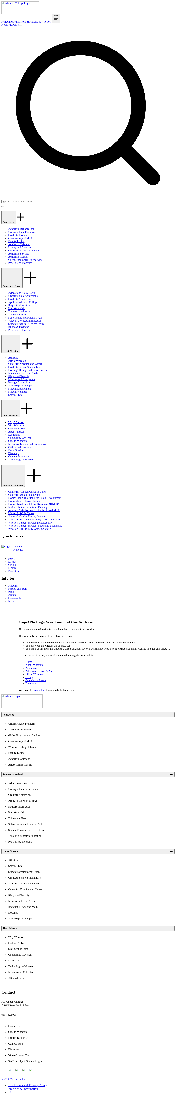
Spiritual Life (15, 394)
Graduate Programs (18, 235)
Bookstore (13, 570)
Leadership (14, 434)
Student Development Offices (24, 871)
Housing (13, 912)
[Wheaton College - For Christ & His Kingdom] (22, 707)
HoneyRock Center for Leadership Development (34, 497)
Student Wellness (17, 391)
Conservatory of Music (20, 238)
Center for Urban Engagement (24, 494)
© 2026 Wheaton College (13, 1079)
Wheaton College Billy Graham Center (29, 528)
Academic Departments (21, 228)
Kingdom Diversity (18, 376)
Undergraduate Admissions (23, 295)
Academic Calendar (19, 244)
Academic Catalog (18, 256)
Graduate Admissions (19, 299)
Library (12, 567)
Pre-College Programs (20, 262)
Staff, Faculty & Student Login (25, 1061)
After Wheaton (16, 431)
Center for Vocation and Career (25, 363)
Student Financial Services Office (26, 323)
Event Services (16, 450)
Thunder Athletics (18, 548)
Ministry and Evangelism (21, 379)
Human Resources (18, 1037)
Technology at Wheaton (21, 459)
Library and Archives (19, 247)
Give (16, 24)
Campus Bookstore (18, 456)
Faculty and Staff (17, 588)
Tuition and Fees (17, 314)
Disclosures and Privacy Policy (27, 1085)
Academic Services (18, 253)
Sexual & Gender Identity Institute (26, 516)
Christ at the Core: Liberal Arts (25, 259)
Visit (10, 24)
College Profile (16, 428)
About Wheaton (11, 415)
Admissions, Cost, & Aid (21, 292)
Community (14, 597)
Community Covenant (20, 437)
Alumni (12, 594)
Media (11, 601)
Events (12, 561)
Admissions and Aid (13, 774)
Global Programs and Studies (24, 250)
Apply (4, 24)
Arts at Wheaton (17, 360)
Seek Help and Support (21, 385)
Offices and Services (19, 447)
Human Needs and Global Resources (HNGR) (33, 504)
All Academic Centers (20, 764)
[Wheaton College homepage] (20, 12)
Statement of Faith (18, 948)
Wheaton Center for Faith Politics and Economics (35, 525)
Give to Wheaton (17, 440)
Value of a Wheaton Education (24, 320)
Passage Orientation (19, 382)
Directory (13, 453)
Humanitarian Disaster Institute (25, 500)
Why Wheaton (16, 422)
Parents (12, 591)
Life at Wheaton (42, 21)
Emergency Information (23, 1088)
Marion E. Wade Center (21, 513)
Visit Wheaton (16, 425)
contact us (39, 690)
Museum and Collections (21, 972)
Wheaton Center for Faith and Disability (30, 522)
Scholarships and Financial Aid (25, 317)
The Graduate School (19, 729)
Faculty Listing (16, 241)
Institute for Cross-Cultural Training (27, 507)
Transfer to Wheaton (19, 311)
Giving (12, 564)
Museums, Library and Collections (27, 444)
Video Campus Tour (19, 1055)
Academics (7, 21)
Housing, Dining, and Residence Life (28, 370)
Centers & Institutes (13, 485)
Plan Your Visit (16, 308)
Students (13, 585)
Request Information (19, 305)
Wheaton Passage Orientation (24, 883)
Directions (13, 1049)
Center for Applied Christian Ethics (27, 491)
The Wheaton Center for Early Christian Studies (34, 519)
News (11, 558)
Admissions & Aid (23, 21)
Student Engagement (19, 388)
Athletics (13, 357)
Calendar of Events (35, 680)
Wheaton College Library (22, 747)
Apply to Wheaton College (22, 302)
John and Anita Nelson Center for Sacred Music (34, 510)
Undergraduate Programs (21, 231)
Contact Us (14, 1026)
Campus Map (15, 1043)
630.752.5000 (8, 1014)
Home (28, 661)
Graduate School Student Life (24, 366)
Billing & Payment (18, 326)
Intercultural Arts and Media (23, 373)
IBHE (11, 1092)
